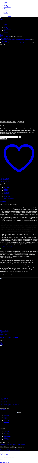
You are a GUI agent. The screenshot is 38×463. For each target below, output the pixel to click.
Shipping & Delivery (9, 198)
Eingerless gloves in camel (24, 43)
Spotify (15, 444)
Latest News (7, 7)
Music (5, 5)
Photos (5, 8)
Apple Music (21, 444)
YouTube (9, 444)
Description (7, 196)
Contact (6, 10)
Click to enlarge (4, 117)
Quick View (3, 334)
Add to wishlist (4, 179)
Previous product (4, 38)
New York (6, 431)
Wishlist (6, 13)
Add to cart (3, 138)
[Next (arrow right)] (2, 453)
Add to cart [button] (3, 342)
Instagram (2, 444)
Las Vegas (6, 439)
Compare (2, 181)
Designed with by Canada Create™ (10, 450)
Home (5, 2)
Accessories (6, 36)
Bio (5, 3)
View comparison (5, 462)
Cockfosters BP (8, 435)
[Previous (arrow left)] (0, 453)
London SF (7, 433)
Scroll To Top (4, 454)
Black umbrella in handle (23, 39)
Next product (3, 41)
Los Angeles (7, 436)
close (9, 16)
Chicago (6, 438)
